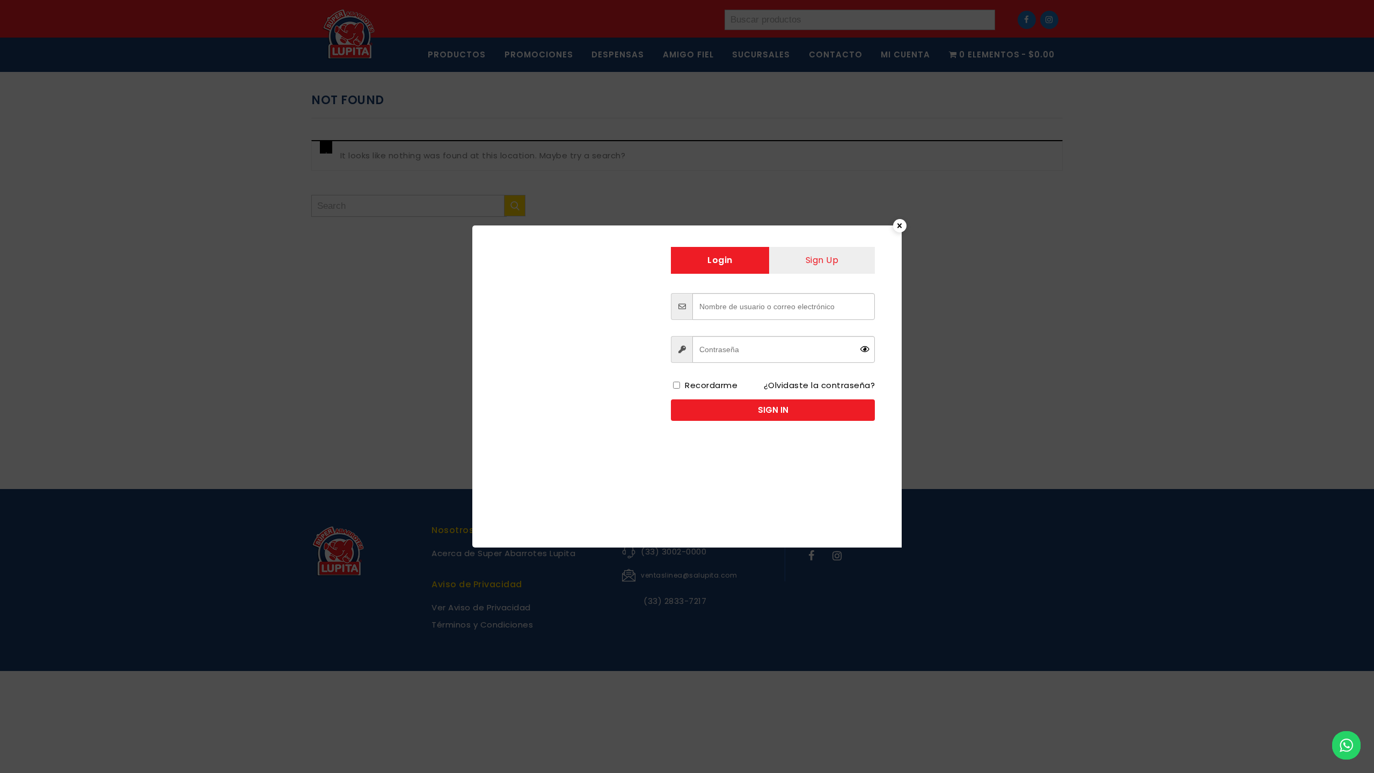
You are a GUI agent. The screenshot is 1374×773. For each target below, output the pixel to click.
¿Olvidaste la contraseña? (819, 385)
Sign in (773, 409)
